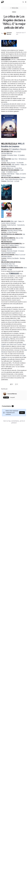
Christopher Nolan (12, 155)
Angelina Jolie (5, 344)
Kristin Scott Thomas (15, 344)
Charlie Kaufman (11, 225)
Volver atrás (15, 8)
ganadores (7, 104)
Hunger (10, 269)
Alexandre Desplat (12, 251)
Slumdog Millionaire (6, 153)
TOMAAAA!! (14, 273)
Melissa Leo (10, 168)
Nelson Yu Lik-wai (20, 254)
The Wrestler (20, 162)
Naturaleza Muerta (12, 230)
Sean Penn (14, 159)
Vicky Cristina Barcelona (12, 179)
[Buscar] (23, 2)
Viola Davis (10, 181)
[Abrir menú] (26, 2)
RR (6, 245)
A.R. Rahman (21, 247)
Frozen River (18, 168)
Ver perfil (12, 397)
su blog (14, 320)
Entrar (22, 412)
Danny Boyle (17, 151)
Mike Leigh (14, 221)
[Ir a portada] (2, 2)
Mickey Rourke (11, 162)
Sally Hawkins (15, 164)
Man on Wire (19, 238)
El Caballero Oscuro (17, 149)
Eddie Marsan (10, 173)
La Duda (16, 181)
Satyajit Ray (6, 339)
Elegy (20, 179)
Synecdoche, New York (8, 264)
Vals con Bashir (11, 240)
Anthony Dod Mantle (13, 258)
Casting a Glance (14, 245)
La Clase (9, 232)
